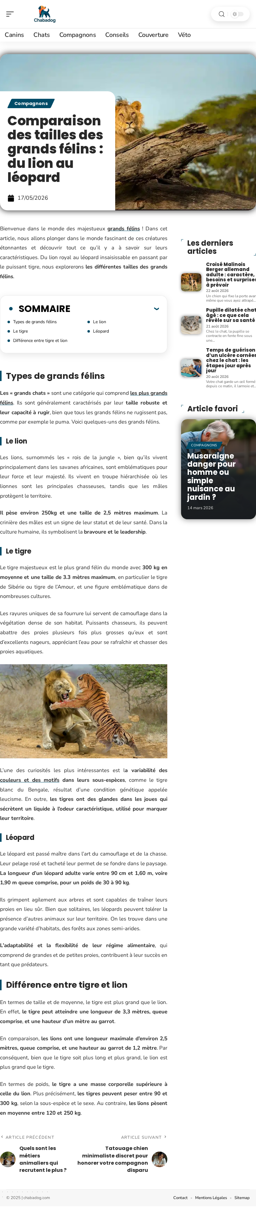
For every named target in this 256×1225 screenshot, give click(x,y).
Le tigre (20, 331)
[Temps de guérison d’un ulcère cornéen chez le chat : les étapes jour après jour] (191, 368)
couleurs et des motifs (29, 780)
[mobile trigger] (11, 14)
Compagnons (31, 103)
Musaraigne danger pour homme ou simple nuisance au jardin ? (211, 476)
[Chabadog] (45, 14)
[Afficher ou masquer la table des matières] (114, 308)
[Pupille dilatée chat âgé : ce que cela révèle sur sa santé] (191, 325)
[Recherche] (221, 14)
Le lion (99, 322)
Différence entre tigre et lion (40, 341)
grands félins (123, 228)
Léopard (101, 331)
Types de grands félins (35, 322)
